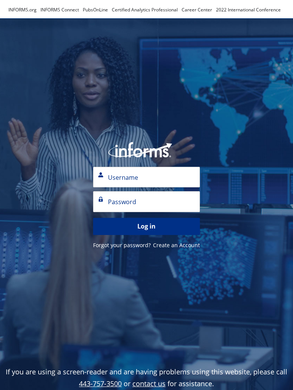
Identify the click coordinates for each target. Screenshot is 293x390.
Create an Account (176, 245)
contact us (149, 383)
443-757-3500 (100, 383)
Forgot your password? (122, 245)
